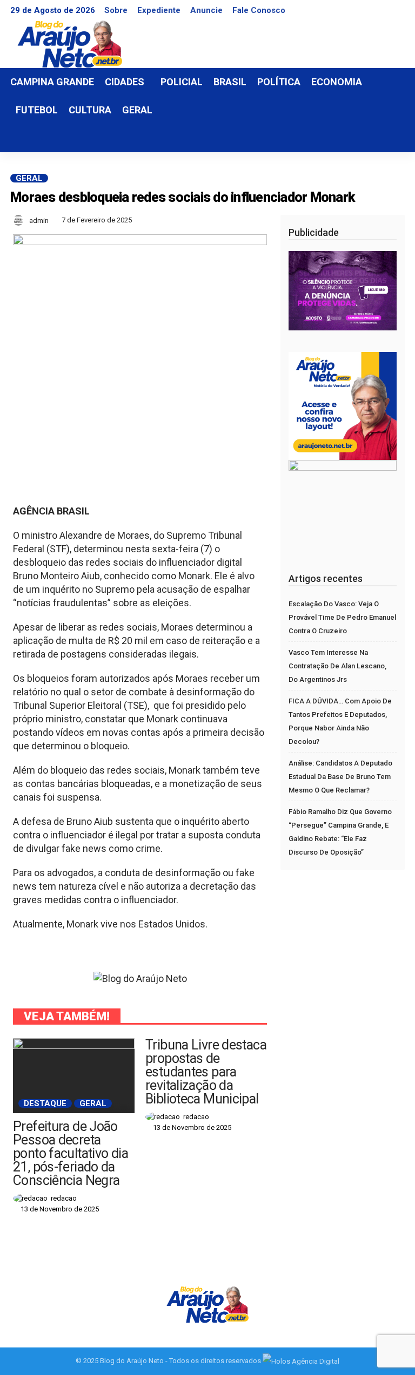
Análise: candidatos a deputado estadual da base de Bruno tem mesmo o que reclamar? (340, 776)
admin (39, 220)
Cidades (124, 81)
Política (278, 81)
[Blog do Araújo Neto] (207, 1303)
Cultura (90, 110)
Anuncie (206, 10)
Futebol (37, 110)
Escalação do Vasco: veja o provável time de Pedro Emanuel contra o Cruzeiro (342, 617)
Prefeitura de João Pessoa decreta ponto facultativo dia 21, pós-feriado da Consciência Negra (70, 1153)
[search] (391, 138)
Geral (137, 110)
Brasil (229, 81)
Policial (181, 81)
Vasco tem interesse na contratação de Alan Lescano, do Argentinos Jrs (337, 665)
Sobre (116, 10)
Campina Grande (52, 81)
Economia (336, 81)
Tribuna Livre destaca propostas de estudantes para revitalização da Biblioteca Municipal (205, 1072)
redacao (64, 1198)
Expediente (158, 10)
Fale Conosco (258, 10)
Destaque (45, 1103)
